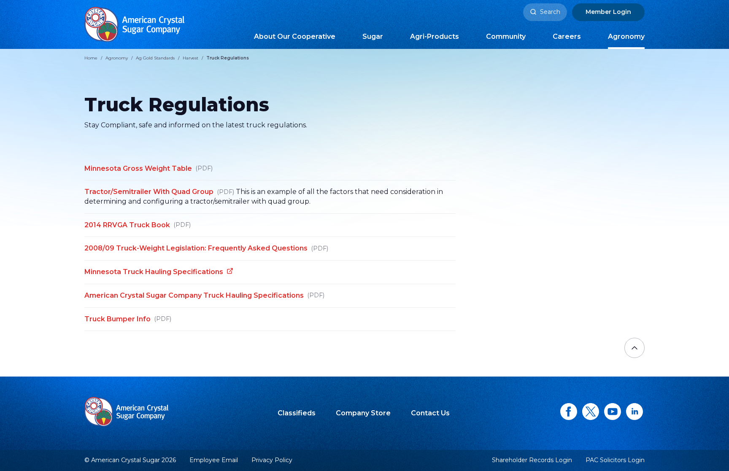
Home (90, 58)
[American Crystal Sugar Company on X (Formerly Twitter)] (590, 411)
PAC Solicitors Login (615, 460)
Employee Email (213, 460)
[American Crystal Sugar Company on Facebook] (568, 411)
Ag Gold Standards (155, 58)
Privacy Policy (271, 460)
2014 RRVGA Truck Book (137, 225)
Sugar (372, 36)
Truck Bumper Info (127, 319)
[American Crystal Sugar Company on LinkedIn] (634, 411)
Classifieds (297, 413)
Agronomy (626, 36)
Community (506, 36)
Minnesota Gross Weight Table (148, 168)
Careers (567, 36)
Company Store (363, 413)
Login (608, 12)
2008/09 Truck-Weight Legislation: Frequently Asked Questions (206, 248)
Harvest (190, 58)
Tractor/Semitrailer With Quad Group (159, 192)
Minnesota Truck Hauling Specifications (153, 272)
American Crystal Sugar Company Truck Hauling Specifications (204, 295)
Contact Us (430, 413)
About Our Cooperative (294, 36)
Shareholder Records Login (532, 460)
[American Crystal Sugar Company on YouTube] (612, 411)
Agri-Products (434, 36)
